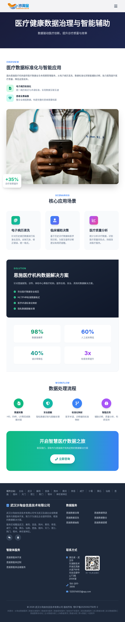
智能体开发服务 (72, 611)
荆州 (56, 491)
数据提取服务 (59, 611)
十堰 (90, 491)
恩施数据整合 (100, 517)
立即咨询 (64, 459)
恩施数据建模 (100, 522)
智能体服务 (13, 550)
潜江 (32, 494)
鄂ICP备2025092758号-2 (85, 607)
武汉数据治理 (98, 611)
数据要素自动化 (36, 613)
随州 (15, 494)
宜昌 (47, 491)
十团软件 (91, 613)
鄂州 (50, 494)
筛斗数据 (82, 613)
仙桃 (108, 491)
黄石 (99, 491)
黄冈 (64, 491)
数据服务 (71, 505)
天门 (24, 494)
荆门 (41, 494)
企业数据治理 (50, 613)
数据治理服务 (34, 611)
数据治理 (73, 613)
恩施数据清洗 (72, 517)
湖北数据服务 (86, 611)
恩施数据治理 (72, 512)
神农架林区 (61, 494)
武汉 (30, 491)
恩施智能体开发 (13, 557)
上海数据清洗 (62, 613)
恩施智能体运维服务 (16, 567)
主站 (21, 491)
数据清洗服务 (46, 611)
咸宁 (82, 491)
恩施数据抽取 (72, 522)
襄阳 (38, 491)
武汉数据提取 (111, 611)
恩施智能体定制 (13, 562)
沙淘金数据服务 (21, 611)
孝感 (73, 491)
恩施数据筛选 (100, 512)
